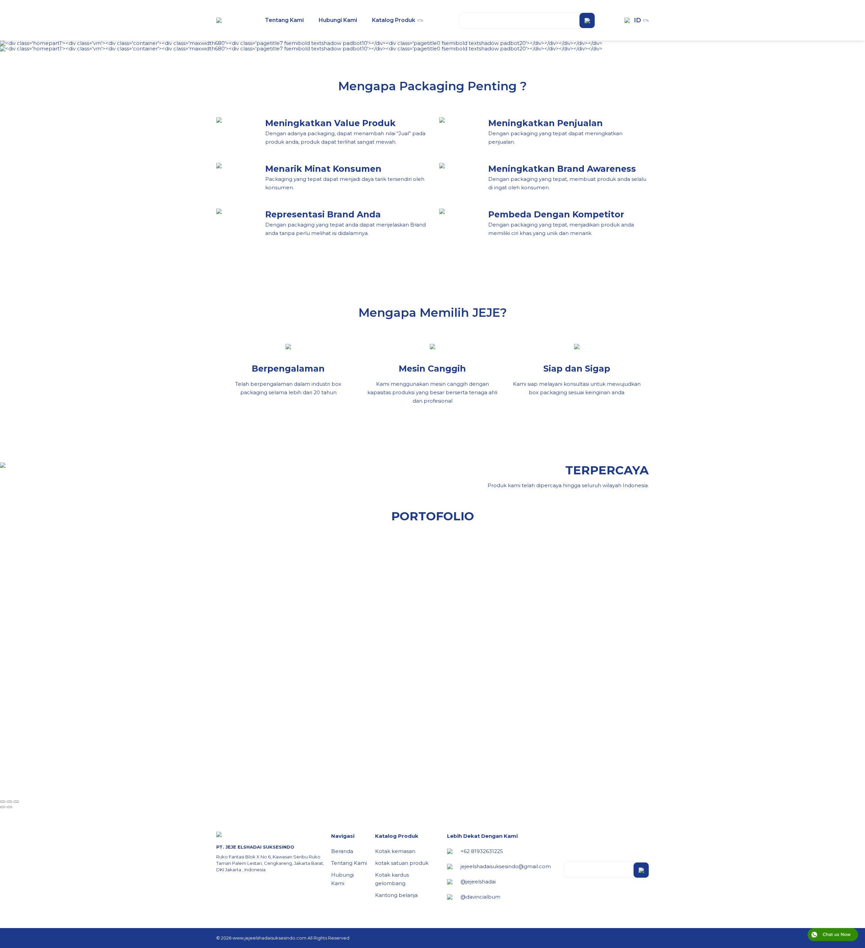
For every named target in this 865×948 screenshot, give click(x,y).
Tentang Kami (349, 863)
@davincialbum (480, 897)
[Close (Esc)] (2, 802)
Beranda (342, 851)
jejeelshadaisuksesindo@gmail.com (506, 866)
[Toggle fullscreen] (9, 802)
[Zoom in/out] (16, 802)
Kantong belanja (396, 895)
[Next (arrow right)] (9, 807)
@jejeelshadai (478, 881)
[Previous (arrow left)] (2, 807)
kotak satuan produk (401, 863)
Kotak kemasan (395, 851)
